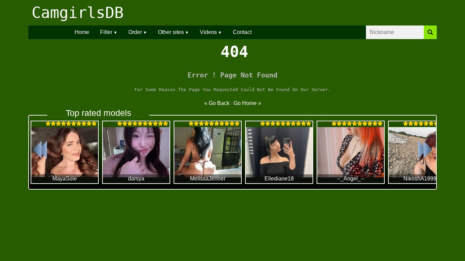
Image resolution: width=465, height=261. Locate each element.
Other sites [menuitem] (171, 32)
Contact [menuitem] (242, 32)
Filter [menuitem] (106, 32)
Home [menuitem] (82, 32)
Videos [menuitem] (208, 32)
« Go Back (216, 103)
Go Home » (247, 103)
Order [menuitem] (135, 32)
